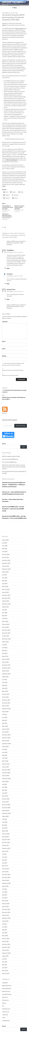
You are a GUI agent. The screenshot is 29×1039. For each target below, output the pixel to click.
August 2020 (5, 746)
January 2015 (5, 941)
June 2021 (4, 717)
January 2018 (5, 836)
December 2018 (6, 804)
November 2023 (6, 633)
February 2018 (5, 834)
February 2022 (5, 694)
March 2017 (5, 865)
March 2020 (5, 761)
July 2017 (4, 854)
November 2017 (6, 842)
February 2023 (5, 659)
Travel (3, 1017)
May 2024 (4, 615)
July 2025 (4, 574)
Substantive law (6, 1009)
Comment (5, 321)
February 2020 (5, 764)
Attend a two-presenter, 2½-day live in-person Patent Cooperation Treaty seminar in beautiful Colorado (14, 466)
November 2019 (6, 772)
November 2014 (6, 947)
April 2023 (4, 653)
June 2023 (4, 647)
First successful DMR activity (9, 462)
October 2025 (5, 566)
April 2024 (4, 618)
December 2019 (6, 769)
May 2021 (4, 720)
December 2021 (6, 700)
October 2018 (5, 810)
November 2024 (6, 598)
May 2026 (4, 548)
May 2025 (4, 580)
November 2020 (6, 737)
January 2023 (5, 662)
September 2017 (6, 848)
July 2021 (4, 714)
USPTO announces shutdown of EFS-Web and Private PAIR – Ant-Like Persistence (16, 306)
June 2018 (4, 822)
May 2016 (4, 895)
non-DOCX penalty (6, 994)
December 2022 (6, 665)
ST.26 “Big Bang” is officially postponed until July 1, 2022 (7, 207)
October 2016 (5, 880)
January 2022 (5, 697)
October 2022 (5, 671)
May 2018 (4, 825)
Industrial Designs (6, 988)
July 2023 (4, 644)
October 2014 (5, 950)
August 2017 (5, 851)
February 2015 (5, 938)
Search (4, 443)
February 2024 (5, 624)
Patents (4, 1003)
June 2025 (4, 577)
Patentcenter (5, 1000)
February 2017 (5, 868)
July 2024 (4, 609)
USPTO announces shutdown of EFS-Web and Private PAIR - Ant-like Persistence (16, 243)
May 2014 (4, 964)
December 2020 (6, 735)
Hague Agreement (6, 985)
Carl (16, 12)
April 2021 (4, 723)
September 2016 (6, 883)
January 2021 (5, 732)
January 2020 (5, 767)
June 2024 (4, 612)
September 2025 (6, 569)
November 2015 (6, 912)
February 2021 (5, 729)
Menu (15, 7)
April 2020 (4, 758)
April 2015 (4, 932)
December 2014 (6, 944)
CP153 (3, 25)
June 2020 (4, 752)
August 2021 (5, 711)
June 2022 (4, 682)
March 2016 (5, 900)
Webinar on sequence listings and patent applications (19, 207)
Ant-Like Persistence (14, 2)
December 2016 (6, 874)
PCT (5, 227)
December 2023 (6, 630)
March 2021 (5, 726)
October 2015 (5, 915)
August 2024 (5, 607)
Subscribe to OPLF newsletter (9, 419)
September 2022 (6, 673)
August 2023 (5, 641)
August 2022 (5, 676)
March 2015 (5, 935)
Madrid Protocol (6, 991)
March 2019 (5, 796)
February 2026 (5, 554)
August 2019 (5, 781)
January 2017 (5, 871)
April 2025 (4, 583)
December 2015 (6, 909)
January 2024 (5, 627)
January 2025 (5, 592)
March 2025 (5, 586)
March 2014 (5, 970)
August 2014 (5, 956)
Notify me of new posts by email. (10, 375)
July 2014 (4, 959)
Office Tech (5, 997)
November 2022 (6, 668)
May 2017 (4, 860)
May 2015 (4, 929)
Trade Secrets (5, 1011)
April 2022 (4, 688)
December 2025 (6, 560)
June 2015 (4, 927)
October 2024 (5, 601)
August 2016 (5, 886)
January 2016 (5, 906)
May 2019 (4, 790)
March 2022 (5, 691)
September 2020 (6, 743)
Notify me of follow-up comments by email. (13, 370)
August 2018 (5, 816)
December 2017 (6, 839)
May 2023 (4, 650)
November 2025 (6, 563)
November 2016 (6, 877)
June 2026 (4, 545)
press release (19, 28)
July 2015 (4, 924)
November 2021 (6, 703)
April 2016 (4, 897)
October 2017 (5, 845)
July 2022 (4, 679)
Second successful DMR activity (10, 459)
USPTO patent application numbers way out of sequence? (7, 215)
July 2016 (4, 889)
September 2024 (6, 604)
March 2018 (5, 831)
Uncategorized (5, 1020)
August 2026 (5, 540)
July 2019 (4, 784)
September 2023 (6, 639)
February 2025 (5, 589)
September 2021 (6, 708)
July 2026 (4, 543)
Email (4, 348)
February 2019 (5, 799)
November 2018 (6, 807)
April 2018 (4, 828)
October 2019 (5, 775)
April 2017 (4, 863)
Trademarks (5, 1014)
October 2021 (5, 705)
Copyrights (5, 982)
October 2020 (5, 740)
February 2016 (5, 903)
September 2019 (6, 778)
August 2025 (5, 572)
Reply (8, 268)
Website (4, 356)
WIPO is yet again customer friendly (11, 456)
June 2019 (4, 787)
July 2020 (4, 749)
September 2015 (6, 918)
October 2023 (5, 636)
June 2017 (4, 857)
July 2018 (4, 819)
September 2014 (6, 953)
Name (4, 341)
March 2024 (5, 621)
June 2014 (4, 962)
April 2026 (4, 551)
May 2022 (4, 685)
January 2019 (5, 801)
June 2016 (4, 892)
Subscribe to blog (20, 425)
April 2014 (4, 967)
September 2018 (6, 813)
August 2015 (5, 921)
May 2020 (4, 755)
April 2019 (4, 793)
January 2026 (5, 557)
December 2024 (6, 595)
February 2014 (5, 973)
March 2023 (5, 656)
